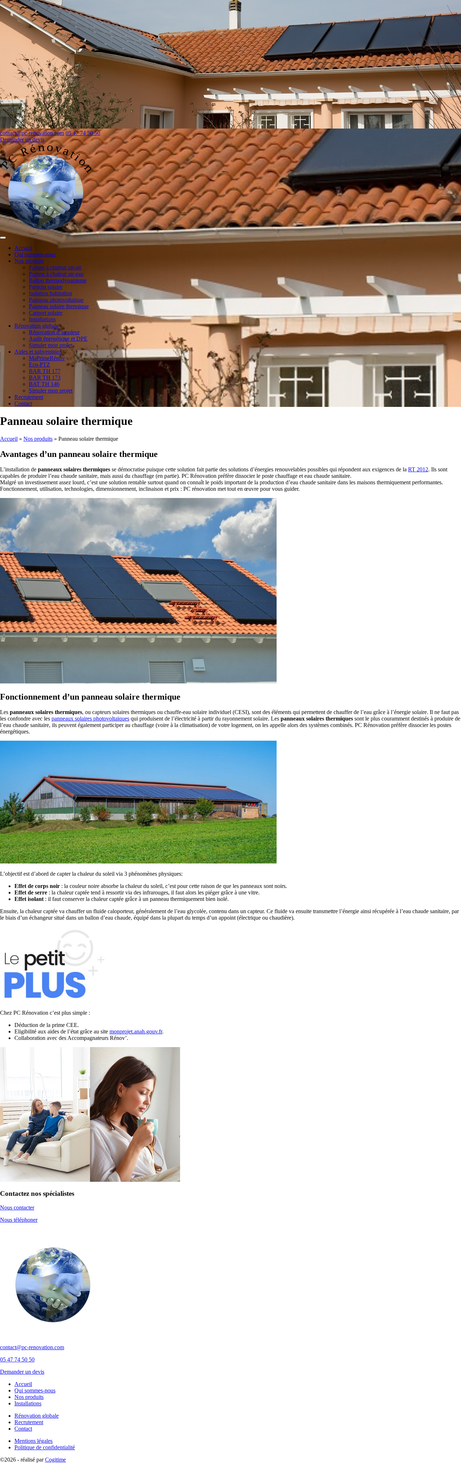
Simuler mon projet (50, 345)
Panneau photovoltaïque (56, 300)
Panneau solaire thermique (59, 306)
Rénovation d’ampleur (54, 332)
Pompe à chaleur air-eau (56, 274)
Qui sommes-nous (34, 254)
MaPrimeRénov (47, 358)
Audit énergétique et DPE (58, 339)
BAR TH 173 (45, 377)
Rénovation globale (36, 326)
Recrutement (28, 397)
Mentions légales (33, 1441)
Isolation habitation (50, 293)
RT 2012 (418, 469)
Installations (42, 319)
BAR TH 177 (45, 371)
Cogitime (55, 1460)
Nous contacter (17, 1207)
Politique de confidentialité (44, 1447)
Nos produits (29, 261)
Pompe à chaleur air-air (55, 267)
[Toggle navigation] (3, 238)
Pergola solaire (45, 287)
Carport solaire (45, 313)
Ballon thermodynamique (57, 280)
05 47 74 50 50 (83, 133)
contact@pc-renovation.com (32, 133)
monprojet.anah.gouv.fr (135, 1031)
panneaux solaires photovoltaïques (90, 718)
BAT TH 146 (44, 384)
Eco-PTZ (39, 365)
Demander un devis (22, 139)
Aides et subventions (38, 352)
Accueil (23, 248)
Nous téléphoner (18, 1220)
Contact (23, 403)
